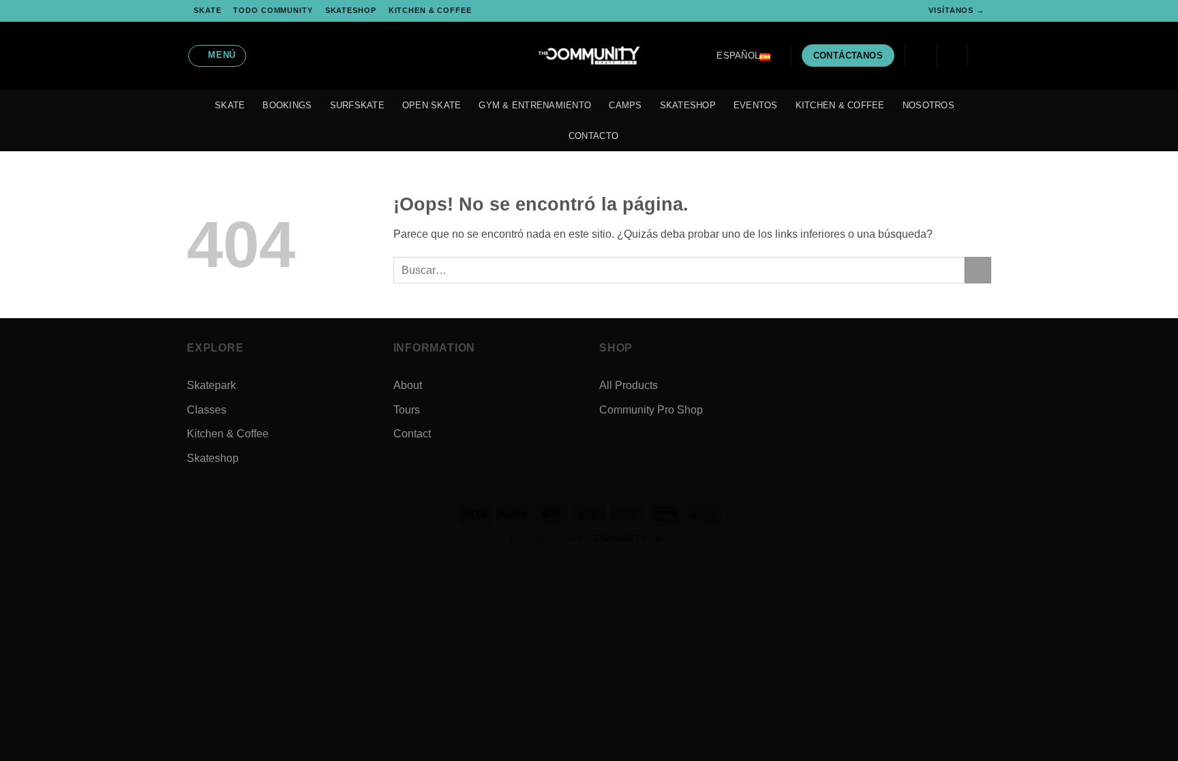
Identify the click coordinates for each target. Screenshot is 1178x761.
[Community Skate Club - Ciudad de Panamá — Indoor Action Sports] (589, 56)
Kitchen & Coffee (430, 10)
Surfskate (357, 105)
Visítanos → (956, 10)
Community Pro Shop (651, 410)
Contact (412, 433)
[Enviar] (978, 270)
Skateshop (350, 10)
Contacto (593, 136)
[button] (217, 56)
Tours (406, 410)
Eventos (756, 105)
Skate (207, 10)
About (407, 385)
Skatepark (211, 385)
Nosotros (928, 105)
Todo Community (272, 10)
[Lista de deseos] (920, 56)
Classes (206, 410)
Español (737, 55)
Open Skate (432, 105)
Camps (625, 105)
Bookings (287, 105)
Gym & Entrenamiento (535, 105)
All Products (628, 385)
